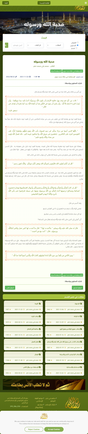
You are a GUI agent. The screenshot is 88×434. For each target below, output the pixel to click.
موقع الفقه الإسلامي (39, 399)
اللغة (6, 3)
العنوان (73, 42)
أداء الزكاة (77, 316)
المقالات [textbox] (58, 45)
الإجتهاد (77, 303)
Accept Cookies (54, 429)
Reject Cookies (34, 429)
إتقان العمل (35, 341)
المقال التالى (10, 287)
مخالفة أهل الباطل (33, 329)
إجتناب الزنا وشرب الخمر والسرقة (70, 354)
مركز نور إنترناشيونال (39, 405)
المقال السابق (77, 287)
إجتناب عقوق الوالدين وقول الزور (70, 329)
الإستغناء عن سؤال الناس (31, 367)
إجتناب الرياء (35, 316)
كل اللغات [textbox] (38, 45)
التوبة (37, 303)
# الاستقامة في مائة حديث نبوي (72, 71)
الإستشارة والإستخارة (73, 367)
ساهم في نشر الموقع (50, 399)
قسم (73, 48)
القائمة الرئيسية (44, 3)
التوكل (37, 354)
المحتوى (73, 45)
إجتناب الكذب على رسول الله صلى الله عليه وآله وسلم (63, 341)
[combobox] (55, 45)
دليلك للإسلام (50, 404)
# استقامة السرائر (56, 71)
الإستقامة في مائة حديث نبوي (65, 76)
